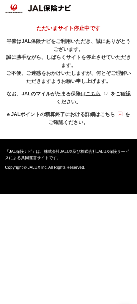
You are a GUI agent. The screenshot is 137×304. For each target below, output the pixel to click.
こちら (98, 93)
